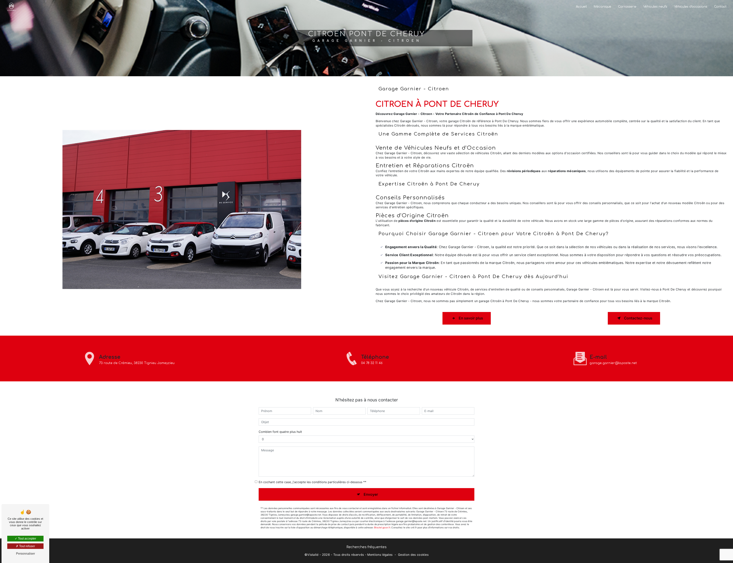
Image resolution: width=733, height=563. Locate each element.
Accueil (581, 6)
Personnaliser (25, 553)
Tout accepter (26, 538)
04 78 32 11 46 (372, 363)
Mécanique (602, 6)
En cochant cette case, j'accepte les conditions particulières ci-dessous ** (312, 482)
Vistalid (313, 555)
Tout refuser (26, 546)
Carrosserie (627, 6)
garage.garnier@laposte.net (613, 363)
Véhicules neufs (655, 6)
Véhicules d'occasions (690, 6)
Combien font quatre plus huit (280, 432)
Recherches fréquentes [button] (366, 547)
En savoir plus (471, 318)
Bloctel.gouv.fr (382, 527)
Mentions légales (379, 555)
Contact (720, 6)
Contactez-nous (638, 318)
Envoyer (371, 494)
